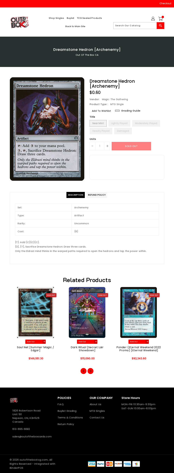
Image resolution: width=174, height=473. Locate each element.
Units (93, 139)
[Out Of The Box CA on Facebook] (5, 3)
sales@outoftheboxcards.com (27, 436)
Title (92, 117)
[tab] (75, 195)
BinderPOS (16, 468)
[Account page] (153, 18)
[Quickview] (16, 359)
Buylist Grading (67, 411)
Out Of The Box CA (87, 55)
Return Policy (66, 424)
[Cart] (161, 18)
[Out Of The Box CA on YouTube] (17, 3)
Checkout (165, 3)
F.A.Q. (61, 404)
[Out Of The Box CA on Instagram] (11, 3)
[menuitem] (56, 18)
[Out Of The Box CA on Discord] (23, 3)
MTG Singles (97, 411)
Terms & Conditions (70, 417)
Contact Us (97, 417)
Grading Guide (131, 110)
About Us (95, 404)
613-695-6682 (21, 429)
